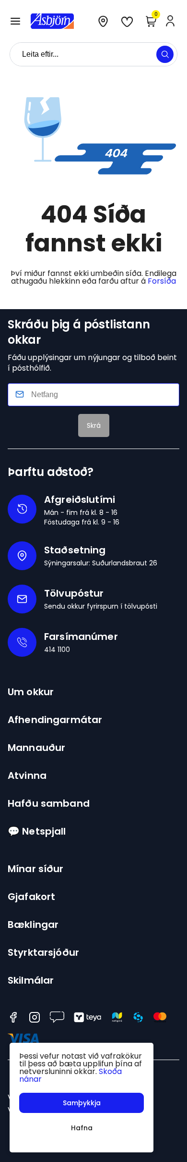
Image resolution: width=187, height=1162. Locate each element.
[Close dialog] (24, 520)
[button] (15, 21)
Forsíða (162, 281)
